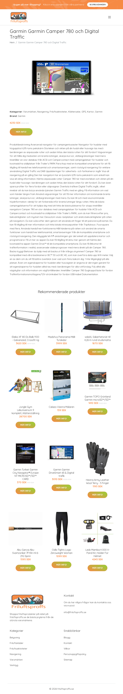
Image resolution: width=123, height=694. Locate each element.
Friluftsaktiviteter (58, 111)
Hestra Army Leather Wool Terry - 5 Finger (97, 481)
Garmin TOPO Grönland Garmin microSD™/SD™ (98, 398)
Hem (12, 42)
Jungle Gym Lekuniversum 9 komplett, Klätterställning (25, 410)
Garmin (98, 111)
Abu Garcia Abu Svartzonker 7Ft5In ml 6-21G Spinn (25, 553)
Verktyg (14, 665)
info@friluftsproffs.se (75, 612)
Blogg (67, 637)
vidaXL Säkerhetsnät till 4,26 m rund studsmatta (97, 338)
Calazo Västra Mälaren (61, 406)
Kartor (90, 111)
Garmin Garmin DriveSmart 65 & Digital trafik (61, 472)
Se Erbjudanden (98, 4)
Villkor (67, 648)
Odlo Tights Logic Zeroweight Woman (61, 551)
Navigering (43, 111)
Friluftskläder (16, 643)
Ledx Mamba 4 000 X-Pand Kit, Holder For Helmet (98, 553)
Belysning (15, 637)
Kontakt (68, 643)
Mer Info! (21, 131)
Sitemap (68, 659)
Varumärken (29, 111)
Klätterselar (74, 111)
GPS (84, 111)
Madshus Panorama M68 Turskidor (61, 338)
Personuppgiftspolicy (75, 654)
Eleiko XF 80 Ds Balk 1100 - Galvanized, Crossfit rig (25, 338)
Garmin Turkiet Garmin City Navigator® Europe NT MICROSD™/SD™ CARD (26, 474)
